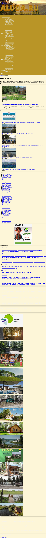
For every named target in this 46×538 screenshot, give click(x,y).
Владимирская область (9, 20)
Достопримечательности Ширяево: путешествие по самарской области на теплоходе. (21, 122)
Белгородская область (9, 18)
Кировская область (9, 46)
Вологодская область (9, 35)
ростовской (25, 310)
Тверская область (8, 30)
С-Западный (5, 33)
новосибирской (37, 308)
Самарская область (8, 50)
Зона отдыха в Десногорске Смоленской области (20, 104)
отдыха (17, 310)
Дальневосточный (7, 65)
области (3, 310)
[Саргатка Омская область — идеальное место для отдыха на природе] (9, 156)
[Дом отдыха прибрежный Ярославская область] (11, 380)
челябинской (11, 311)
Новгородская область (9, 38)
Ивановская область (9, 22)
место (30, 308)
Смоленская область (9, 27)
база (1, 308)
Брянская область (8, 19)
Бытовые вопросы (8, 71)
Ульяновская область (9, 52)
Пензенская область (9, 49)
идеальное (20, 308)
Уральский (5, 53)
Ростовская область (9, 44)
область (8, 310)
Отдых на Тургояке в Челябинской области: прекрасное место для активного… (19, 169)
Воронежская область (9, 21)
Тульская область (8, 31)
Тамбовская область (9, 29)
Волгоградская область (9, 43)
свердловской (40, 310)
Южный (4, 40)
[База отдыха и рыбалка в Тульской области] (11, 515)
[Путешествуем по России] (19, 13)
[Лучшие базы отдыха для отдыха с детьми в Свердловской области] (11, 367)
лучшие (25, 308)
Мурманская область (9, 37)
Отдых (4, 70)
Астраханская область (9, 42)
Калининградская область (7, 187)
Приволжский (6, 45)
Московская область (9, 24)
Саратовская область (9, 51)
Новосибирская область (9, 62)
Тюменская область (9, 57)
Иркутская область (8, 60)
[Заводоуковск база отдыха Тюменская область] (11, 421)
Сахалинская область (9, 69)
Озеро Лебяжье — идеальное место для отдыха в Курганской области (17, 133)
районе (22, 310)
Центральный (6, 17)
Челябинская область (9, 58)
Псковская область (8, 39)
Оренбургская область (9, 48)
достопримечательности (12, 308)
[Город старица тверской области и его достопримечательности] (11, 448)
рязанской (29, 310)
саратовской (36, 310)
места (28, 308)
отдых (13, 310)
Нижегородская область (10, 47)
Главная (1, 75)
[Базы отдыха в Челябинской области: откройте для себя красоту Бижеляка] (11, 340)
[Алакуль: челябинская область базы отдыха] (11, 407)
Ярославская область (9, 32)
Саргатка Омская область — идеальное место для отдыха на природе (17, 157)
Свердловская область (9, 56)
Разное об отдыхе (6, 205)
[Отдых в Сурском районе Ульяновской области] (11, 488)
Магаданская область (9, 68)
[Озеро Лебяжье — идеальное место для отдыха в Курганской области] (9, 132)
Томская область (8, 64)
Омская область (8, 63)
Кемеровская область (9, 61)
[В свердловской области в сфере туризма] (11, 326)
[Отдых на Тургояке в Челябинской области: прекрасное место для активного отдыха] (9, 168)
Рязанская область (8, 26)
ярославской (16, 311)
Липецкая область (8, 23)
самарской (32, 310)
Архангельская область (9, 34)
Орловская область (9, 25)
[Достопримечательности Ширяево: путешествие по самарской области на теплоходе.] (9, 121)
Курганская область (9, 55)
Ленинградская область (9, 36)
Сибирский (5, 59)
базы (4, 308)
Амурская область (8, 67)
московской (33, 308)
